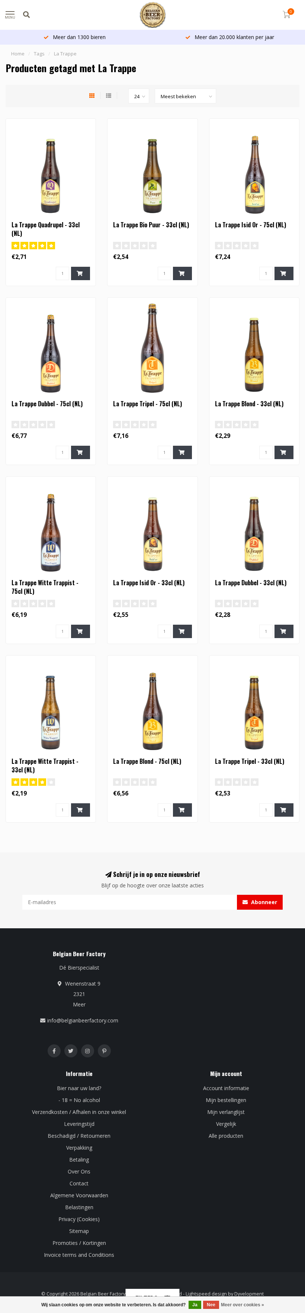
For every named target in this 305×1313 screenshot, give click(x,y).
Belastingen (79, 1207)
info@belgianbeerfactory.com (82, 1020)
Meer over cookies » (242, 1304)
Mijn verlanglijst (226, 1111)
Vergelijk (226, 1123)
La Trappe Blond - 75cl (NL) (147, 761)
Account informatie (226, 1088)
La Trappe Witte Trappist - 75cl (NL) (45, 587)
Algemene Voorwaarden (79, 1195)
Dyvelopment (249, 1294)
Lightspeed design (206, 1294)
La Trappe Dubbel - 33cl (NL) (250, 582)
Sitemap (79, 1230)
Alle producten (226, 1135)
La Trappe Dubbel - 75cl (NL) (47, 403)
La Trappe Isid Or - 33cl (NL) (148, 582)
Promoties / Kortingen (79, 1242)
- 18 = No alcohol (79, 1100)
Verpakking (79, 1147)
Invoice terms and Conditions (79, 1254)
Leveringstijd (79, 1123)
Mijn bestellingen (226, 1100)
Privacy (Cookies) (79, 1219)
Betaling (79, 1159)
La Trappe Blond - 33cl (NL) (249, 403)
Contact (79, 1183)
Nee (211, 1304)
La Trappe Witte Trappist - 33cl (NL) (45, 765)
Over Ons (79, 1171)
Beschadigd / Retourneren (79, 1135)
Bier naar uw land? (79, 1088)
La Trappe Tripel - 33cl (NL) (249, 761)
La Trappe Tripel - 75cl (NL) (147, 403)
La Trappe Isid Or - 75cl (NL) (250, 224)
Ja (195, 1304)
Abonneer (263, 902)
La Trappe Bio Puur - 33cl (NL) (151, 224)
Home (18, 53)
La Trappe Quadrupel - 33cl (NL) (46, 229)
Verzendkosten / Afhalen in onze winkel (79, 1111)
